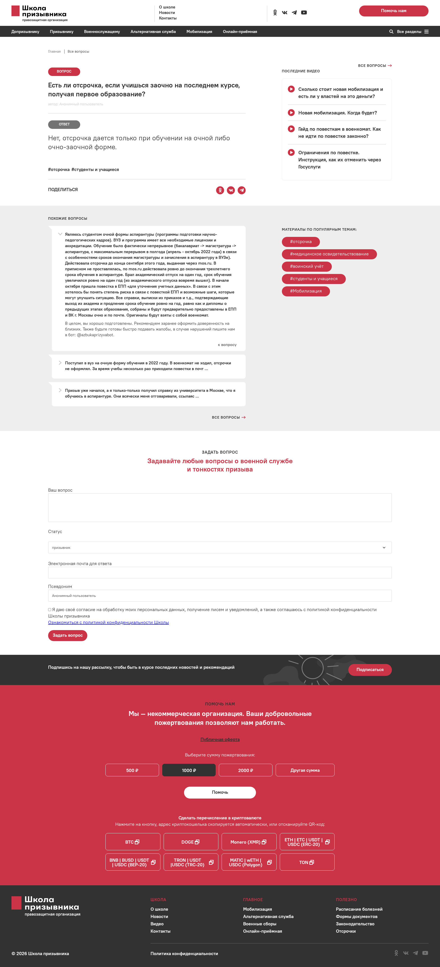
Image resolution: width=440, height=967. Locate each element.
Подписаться (370, 669)
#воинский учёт (307, 266)
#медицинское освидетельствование (329, 254)
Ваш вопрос (60, 490)
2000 (243, 770)
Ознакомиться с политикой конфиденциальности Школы (108, 622)
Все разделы (409, 31)
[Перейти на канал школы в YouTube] (303, 12)
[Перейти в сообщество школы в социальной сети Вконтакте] (284, 12)
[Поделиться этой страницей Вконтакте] (231, 190)
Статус (55, 531)
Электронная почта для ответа (80, 563)
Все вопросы (78, 51)
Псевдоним (60, 586)
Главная (54, 51)
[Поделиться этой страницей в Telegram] (242, 190)
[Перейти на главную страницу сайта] (45, 13)
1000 (187, 770)
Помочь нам (394, 10)
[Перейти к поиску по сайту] (389, 32)
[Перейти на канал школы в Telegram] (294, 12)
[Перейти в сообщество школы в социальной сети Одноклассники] (275, 12)
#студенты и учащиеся (314, 278)
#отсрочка (301, 241)
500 (130, 770)
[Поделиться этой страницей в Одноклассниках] (220, 190)
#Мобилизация (306, 291)
